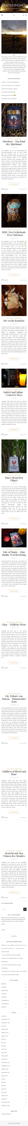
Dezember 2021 (5, 1062)
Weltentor (3, 1007)
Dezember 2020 (5, 1102)
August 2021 (4, 1075)
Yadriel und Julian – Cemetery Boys (14, 393)
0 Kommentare (23, 189)
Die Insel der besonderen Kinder (11, 974)
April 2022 (3, 1049)
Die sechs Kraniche (14, 320)
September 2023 (5, 1022)
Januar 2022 (4, 1059)
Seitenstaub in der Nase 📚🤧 (8, 95)
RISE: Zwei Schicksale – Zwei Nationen (10, 85)
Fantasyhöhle (14, 5)
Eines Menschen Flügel (14, 479)
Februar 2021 (4, 1095)
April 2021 (3, 1089)
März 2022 (4, 1052)
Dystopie (10, 139)
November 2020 (5, 1105)
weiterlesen (14, 184)
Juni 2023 (3, 1026)
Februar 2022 (4, 1056)
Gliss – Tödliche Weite (14, 624)
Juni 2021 (3, 1082)
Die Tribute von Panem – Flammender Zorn (14, 698)
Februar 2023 (4, 1029)
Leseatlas (3, 993)
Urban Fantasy (17, 389)
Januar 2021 (4, 1099)
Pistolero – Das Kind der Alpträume (10, 82)
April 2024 (3, 1016)
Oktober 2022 (4, 1032)
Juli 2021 (3, 1079)
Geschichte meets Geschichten (9, 98)
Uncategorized (5, 1000)
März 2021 (4, 1092)
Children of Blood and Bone (14, 773)
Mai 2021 (3, 1085)
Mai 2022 (3, 1046)
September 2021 (5, 1072)
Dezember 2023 (5, 1019)
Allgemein (3, 983)
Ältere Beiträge (8, 903)
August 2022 (4, 1036)
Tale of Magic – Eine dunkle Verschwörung (14, 553)
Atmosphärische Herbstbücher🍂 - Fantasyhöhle (14, 971)
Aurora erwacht (5, 951)
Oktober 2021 (4, 1069)
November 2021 (5, 1065)
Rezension (17, 139)
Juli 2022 (3, 1039)
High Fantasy (10, 318)
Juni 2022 (3, 1042)
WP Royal (18, 1123)
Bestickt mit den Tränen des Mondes (14, 854)
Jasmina (6, 189)
